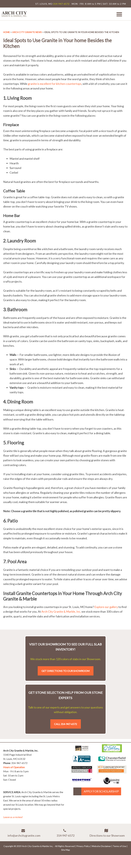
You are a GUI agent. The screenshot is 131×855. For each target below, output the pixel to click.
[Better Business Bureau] (82, 761)
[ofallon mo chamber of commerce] (112, 751)
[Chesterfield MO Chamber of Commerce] (112, 761)
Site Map (65, 849)
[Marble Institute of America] (81, 751)
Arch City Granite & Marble (14, 14)
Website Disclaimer (101, 846)
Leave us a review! (13, 817)
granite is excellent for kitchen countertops (54, 83)
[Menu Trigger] (119, 14)
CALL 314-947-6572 (65, 723)
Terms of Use (119, 846)
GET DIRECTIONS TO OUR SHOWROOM (66, 670)
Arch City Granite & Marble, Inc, (61, 611)
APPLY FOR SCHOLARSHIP (101, 791)
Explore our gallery (106, 607)
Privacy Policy (83, 846)
